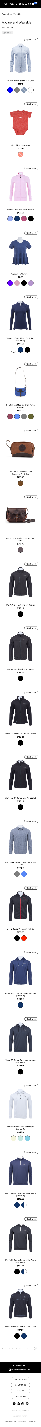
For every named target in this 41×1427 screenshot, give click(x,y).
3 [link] (9, 1349)
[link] (35, 1349)
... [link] (24, 1348)
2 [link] (5, 1349)
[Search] (26, 4)
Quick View (31, 40)
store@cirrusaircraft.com (20, 1369)
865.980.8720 (20, 1365)
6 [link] (20, 1349)
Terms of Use (32, 1421)
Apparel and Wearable (11, 14)
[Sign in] (29, 4)
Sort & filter (7, 33)
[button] (35, 4)
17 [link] (28, 1349)
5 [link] (16, 1349)
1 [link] (2, 1348)
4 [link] (12, 1349)
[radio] (10, 90)
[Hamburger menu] (3, 4)
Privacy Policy (21, 1421)
